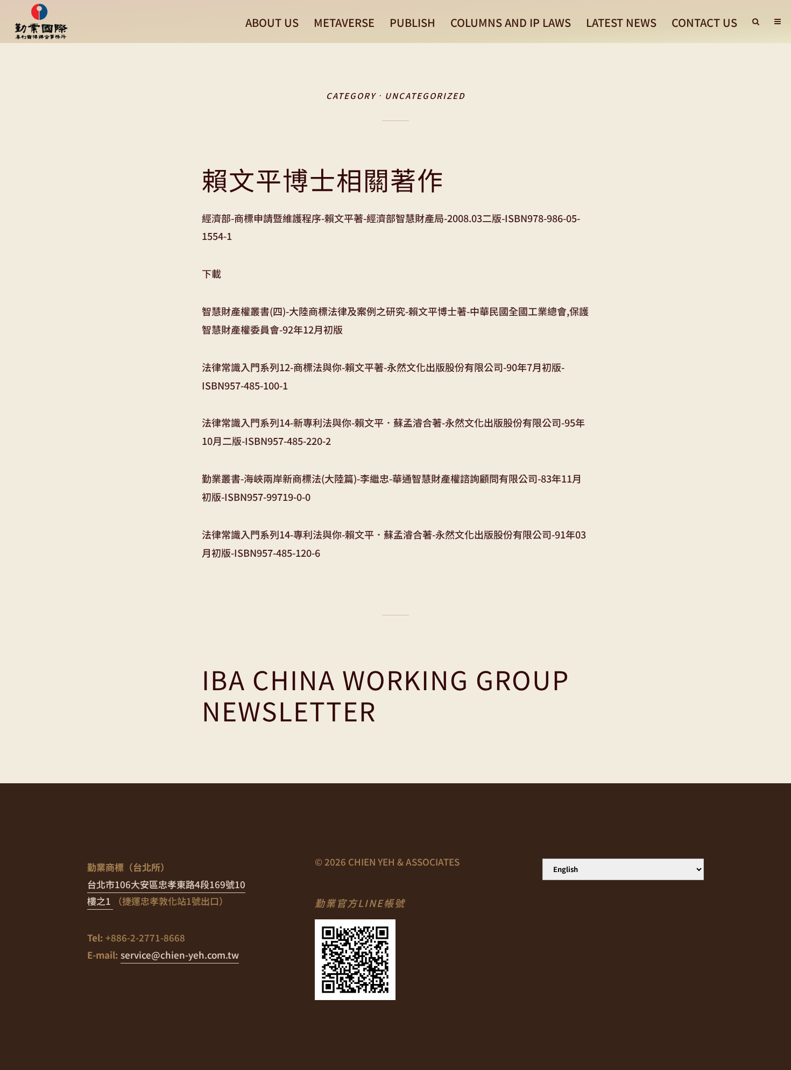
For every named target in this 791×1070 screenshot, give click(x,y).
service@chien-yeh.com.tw (180, 954)
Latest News (621, 22)
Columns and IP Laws (510, 22)
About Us (272, 22)
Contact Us (704, 22)
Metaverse (344, 22)
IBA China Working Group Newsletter (385, 695)
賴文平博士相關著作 (323, 179)
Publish (412, 22)
